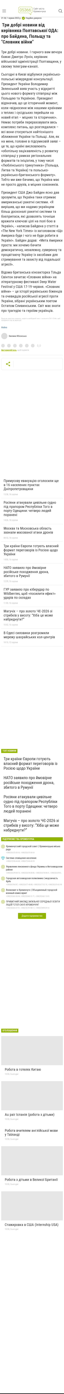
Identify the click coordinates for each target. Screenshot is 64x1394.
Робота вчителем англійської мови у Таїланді (31, 1132)
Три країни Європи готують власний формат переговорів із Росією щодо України (31, 550)
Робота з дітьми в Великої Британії (31, 1180)
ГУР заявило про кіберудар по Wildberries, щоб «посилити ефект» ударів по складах (30, 593)
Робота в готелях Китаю (23, 1069)
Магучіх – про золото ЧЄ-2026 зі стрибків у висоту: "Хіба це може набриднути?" (28, 615)
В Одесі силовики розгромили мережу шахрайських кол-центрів (29, 635)
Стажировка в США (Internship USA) (31, 1225)
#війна (4, 327)
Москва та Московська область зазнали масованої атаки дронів (28, 530)
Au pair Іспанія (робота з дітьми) (29, 1115)
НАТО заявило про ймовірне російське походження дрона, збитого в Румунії (26, 572)
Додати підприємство (32, 915)
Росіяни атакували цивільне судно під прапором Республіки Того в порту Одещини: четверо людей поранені (30, 508)
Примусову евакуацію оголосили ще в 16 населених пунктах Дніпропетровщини (31, 485)
